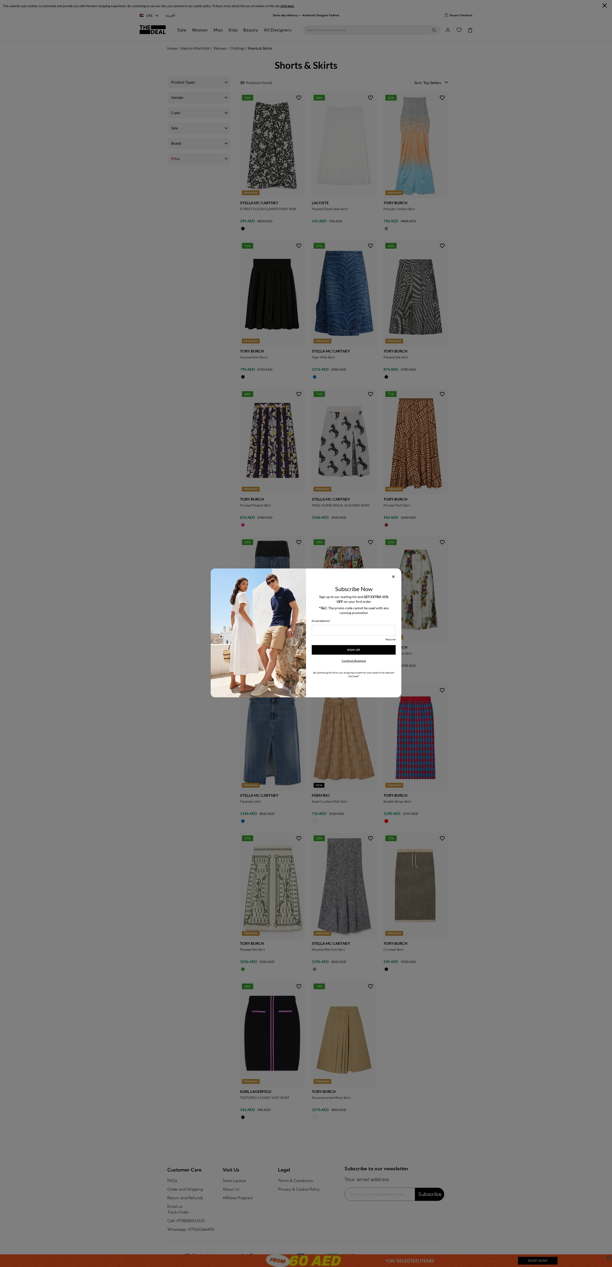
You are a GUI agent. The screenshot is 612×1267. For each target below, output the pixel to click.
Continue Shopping (354, 661)
